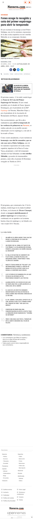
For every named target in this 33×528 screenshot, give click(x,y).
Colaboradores (7, 473)
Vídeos (20, 480)
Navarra (26, 125)
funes (11, 74)
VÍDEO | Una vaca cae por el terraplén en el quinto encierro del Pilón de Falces (18, 320)
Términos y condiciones (21, 335)
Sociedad (5, 463)
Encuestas (6, 478)
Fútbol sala (21, 465)
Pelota (20, 461)
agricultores (18, 74)
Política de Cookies (8, 498)
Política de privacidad (9, 501)
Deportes (20, 454)
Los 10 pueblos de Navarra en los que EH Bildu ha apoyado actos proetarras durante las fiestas (18, 276)
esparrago (27, 74)
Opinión (4, 469)
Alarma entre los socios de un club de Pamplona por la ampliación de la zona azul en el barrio (18, 284)
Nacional (20, 470)
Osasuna (4, 480)
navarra (6, 74)
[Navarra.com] (16, 7)
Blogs (4, 475)
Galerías (21, 478)
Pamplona (5, 466)
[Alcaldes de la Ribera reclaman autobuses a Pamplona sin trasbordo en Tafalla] (16, 84)
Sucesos (5, 458)
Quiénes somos (7, 489)
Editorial (5, 471)
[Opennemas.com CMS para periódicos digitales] (16, 515)
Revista (20, 473)
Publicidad (6, 495)
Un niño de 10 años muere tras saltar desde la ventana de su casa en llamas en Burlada (19, 239)
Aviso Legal (22, 489)
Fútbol (20, 456)
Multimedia (21, 476)
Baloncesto (22, 458)
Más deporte (22, 468)
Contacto (6, 492)
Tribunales (6, 461)
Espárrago (4, 110)
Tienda (21, 500)
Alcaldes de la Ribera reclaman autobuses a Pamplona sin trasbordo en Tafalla (22, 88)
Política (5, 456)
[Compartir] (10, 69)
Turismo (21, 497)
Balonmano (22, 463)
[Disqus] (16, 372)
